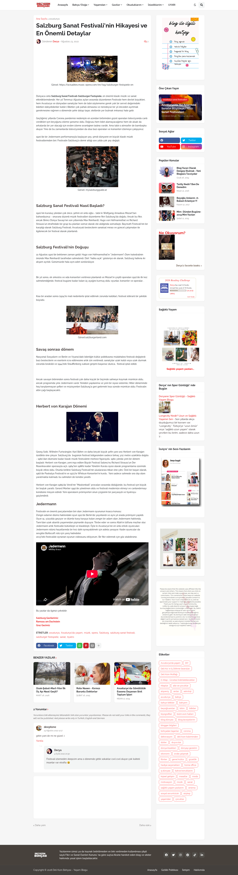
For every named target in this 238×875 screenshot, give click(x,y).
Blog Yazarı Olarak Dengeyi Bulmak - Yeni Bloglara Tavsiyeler (189, 171)
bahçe (178, 697)
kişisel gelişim (167, 776)
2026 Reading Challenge (177, 280)
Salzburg (104, 632)
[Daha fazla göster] (98, 645)
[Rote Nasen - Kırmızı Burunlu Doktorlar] (92, 673)
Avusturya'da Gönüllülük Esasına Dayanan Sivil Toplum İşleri (131, 691)
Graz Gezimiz (43, 625)
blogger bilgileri (169, 725)
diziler (164, 742)
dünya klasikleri (168, 748)
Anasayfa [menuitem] (63, 4)
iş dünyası (165, 771)
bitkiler (192, 708)
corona (187, 731)
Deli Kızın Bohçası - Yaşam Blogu (70, 870)
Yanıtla (39, 741)
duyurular (176, 742)
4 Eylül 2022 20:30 (62, 754)
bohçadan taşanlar (170, 731)
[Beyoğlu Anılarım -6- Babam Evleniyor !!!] (167, 202)
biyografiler (166, 714)
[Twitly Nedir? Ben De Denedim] (167, 188)
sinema (191, 788)
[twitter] (173, 855)
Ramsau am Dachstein (48, 621)
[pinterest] (187, 855)
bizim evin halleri (185, 714)
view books (191, 297)
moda (195, 776)
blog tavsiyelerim (186, 719)
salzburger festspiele (47, 637)
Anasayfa (152, 870)
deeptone (50, 727)
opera (95, 632)
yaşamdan (166, 799)
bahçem (183, 702)
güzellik (193, 759)
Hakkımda (199, 870)
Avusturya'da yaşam (72, 632)
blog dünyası (167, 719)
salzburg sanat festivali (122, 632)
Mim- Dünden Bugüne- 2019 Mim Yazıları (189, 213)
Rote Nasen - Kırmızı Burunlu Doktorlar (88, 690)
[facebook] (169, 140)
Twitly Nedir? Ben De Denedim (188, 185)
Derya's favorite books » (189, 265)
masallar (183, 776)
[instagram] (180, 855)
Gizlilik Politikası (169, 870)
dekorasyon (166, 736)
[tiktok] (195, 855)
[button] (194, 5)
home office (190, 765)
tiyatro (70, 637)
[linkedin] (202, 855)
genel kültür (178, 759)
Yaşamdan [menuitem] (99, 4)
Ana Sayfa (41, 19)
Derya (58, 750)
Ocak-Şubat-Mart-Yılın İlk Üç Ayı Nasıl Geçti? (50, 690)
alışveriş (165, 691)
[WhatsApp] (79, 645)
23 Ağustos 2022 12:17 (53, 730)
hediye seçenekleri (170, 765)
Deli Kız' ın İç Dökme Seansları (175, 668)
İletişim (186, 870)
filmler (164, 759)
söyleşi (186, 793)
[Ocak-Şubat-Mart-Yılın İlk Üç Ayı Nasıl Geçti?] (52, 673)
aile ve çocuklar (180, 685)
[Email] (92, 645)
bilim (182, 708)
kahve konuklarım (184, 771)
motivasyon (166, 782)
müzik (87, 632)
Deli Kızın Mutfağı (169, 674)
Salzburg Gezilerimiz (47, 618)
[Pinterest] (86, 645)
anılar (176, 691)
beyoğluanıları (168, 708)
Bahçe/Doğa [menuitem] (79, 4)
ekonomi (165, 753)
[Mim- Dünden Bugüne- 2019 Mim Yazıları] (167, 215)
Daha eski (144, 825)
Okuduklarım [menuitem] (134, 4)
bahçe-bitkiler (168, 702)
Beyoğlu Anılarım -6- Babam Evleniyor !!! (188, 199)
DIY (186, 663)
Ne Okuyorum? (172, 233)
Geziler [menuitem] (116, 4)
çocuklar (180, 799)
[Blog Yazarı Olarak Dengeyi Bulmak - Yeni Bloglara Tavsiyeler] (167, 172)
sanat (63, 637)
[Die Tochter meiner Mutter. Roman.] (167, 258)
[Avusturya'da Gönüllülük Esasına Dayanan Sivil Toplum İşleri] (132, 673)
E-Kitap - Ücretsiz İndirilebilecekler (178, 680)
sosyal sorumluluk (170, 793)
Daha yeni (40, 825)
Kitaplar (164, 685)
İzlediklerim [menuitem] (155, 4)
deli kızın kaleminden (187, 736)
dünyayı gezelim (189, 748)
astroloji (187, 691)
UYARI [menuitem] (171, 4)
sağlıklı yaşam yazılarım (172, 788)
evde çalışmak (181, 753)
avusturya (54, 19)
